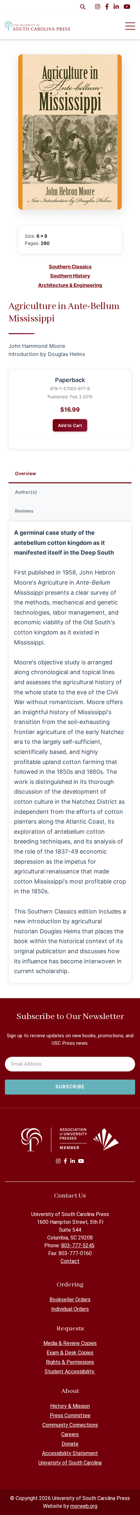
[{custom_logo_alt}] (37, 26)
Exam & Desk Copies (70, 1353)
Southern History (70, 276)
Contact (70, 1261)
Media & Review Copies (70, 1343)
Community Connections (70, 1425)
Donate (70, 1444)
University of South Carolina (70, 1463)
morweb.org (83, 1506)
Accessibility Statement (70, 1453)
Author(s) (26, 492)
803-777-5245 (77, 1245)
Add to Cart (70, 425)
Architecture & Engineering (70, 285)
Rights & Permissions (70, 1362)
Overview (25, 473)
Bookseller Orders (70, 1299)
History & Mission (70, 1406)
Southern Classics (70, 266)
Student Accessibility (70, 1371)
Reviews (24, 511)
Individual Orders (70, 1309)
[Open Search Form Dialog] (82, 6)
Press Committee (70, 1415)
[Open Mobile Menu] (130, 26)
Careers (70, 1434)
